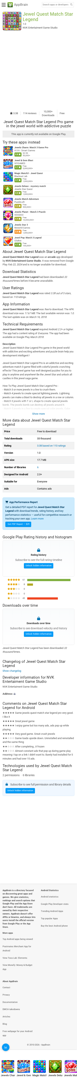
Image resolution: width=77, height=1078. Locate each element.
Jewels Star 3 (21, 225)
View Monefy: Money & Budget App (17, 967)
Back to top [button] (69, 1049)
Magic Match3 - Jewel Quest (28, 173)
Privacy (6, 995)
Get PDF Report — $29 (18, 524)
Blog (5, 1024)
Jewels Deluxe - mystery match (30, 186)
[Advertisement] (38, 70)
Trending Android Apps (52, 911)
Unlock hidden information (39, 565)
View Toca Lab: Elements (15, 958)
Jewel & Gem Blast (23, 160)
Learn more (37, 518)
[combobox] (55, 4)
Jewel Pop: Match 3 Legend (27, 237)
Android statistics (49, 896)
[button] (38, 694)
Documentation (10, 1002)
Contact (6, 987)
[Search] (71, 4)
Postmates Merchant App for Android (17, 948)
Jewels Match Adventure (26, 199)
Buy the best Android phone (54, 926)
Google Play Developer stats (55, 904)
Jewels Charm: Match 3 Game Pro (31, 147)
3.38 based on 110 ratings (51, 445)
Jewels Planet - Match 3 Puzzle (30, 212)
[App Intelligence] (5, 1047)
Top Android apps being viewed (18, 939)
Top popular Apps (49, 918)
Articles (6, 1016)
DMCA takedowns (11, 1009)
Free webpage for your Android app (17, 1033)
